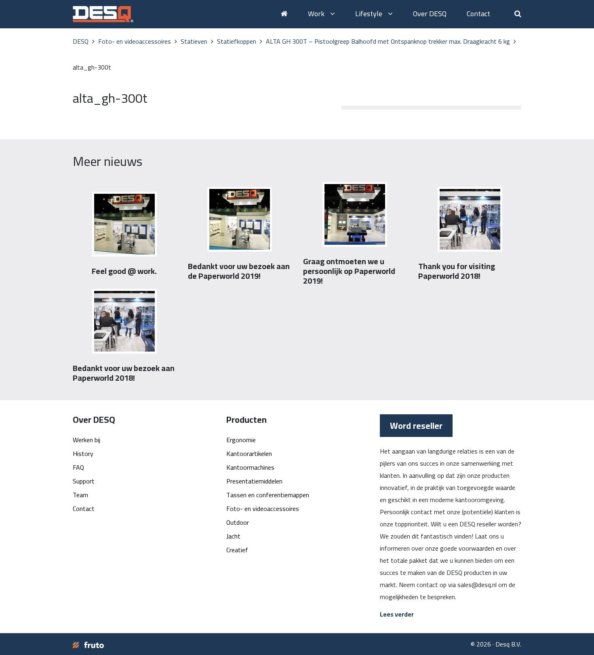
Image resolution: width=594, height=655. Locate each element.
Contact (478, 13)
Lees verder (397, 614)
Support (84, 481)
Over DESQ (430, 13)
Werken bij (86, 440)
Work (317, 13)
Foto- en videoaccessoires (262, 508)
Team (80, 495)
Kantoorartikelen (249, 453)
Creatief (237, 550)
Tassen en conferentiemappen (267, 495)
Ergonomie (241, 440)
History (83, 453)
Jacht (233, 536)
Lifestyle (369, 13)
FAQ (78, 467)
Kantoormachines (250, 467)
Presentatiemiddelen (254, 481)
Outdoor (237, 522)
